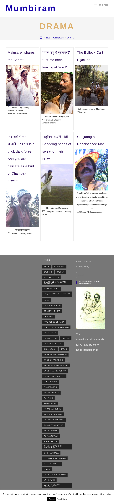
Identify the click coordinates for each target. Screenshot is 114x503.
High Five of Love (53, 344)
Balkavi (61, 272)
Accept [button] (52, 499)
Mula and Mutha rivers (56, 365)
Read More (62, 499)
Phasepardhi (50, 387)
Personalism (51, 382)
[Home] (41, 37)
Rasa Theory (50, 431)
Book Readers (51, 289)
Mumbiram (31, 8)
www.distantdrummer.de (90, 339)
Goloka (66, 338)
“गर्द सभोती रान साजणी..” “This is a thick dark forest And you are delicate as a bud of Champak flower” (21, 159)
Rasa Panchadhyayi (54, 420)
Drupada (48, 317)
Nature (52, 123)
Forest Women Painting (56, 327)
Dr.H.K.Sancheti (52, 306)
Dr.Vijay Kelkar (52, 311)
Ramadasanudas (52, 409)
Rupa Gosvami (51, 436)
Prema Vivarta (51, 393)
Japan (64, 349)
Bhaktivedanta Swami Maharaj (55, 282)
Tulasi (47, 469)
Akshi (47, 267)
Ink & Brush (50, 349)
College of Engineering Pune (57, 294)
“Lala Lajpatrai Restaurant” (52, 485)
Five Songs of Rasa (54, 322)
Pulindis (48, 398)
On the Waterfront (54, 376)
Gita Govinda (50, 338)
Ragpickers (50, 403)
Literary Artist (25, 233)
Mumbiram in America (55, 371)
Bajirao (48, 272)
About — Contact (83, 262)
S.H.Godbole (50, 442)
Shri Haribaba (51, 453)
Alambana (59, 267)
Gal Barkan (50, 333)
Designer (50, 211)
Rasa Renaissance (53, 425)
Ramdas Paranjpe (53, 414)
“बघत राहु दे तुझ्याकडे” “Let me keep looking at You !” (56, 60)
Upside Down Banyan (55, 475)
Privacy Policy (82, 267)
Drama (70, 37)
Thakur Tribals (52, 464)
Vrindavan (49, 480)
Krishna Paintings (53, 360)
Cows (46, 300)
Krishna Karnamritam (55, 355)
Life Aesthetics (95, 212)
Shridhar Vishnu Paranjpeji (53, 447)
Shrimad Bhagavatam (55, 458)
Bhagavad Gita (51, 277)
